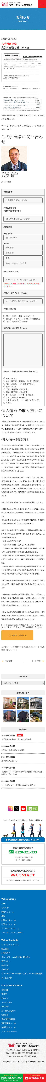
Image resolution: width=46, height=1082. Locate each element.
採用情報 (5, 1007)
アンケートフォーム (9, 1031)
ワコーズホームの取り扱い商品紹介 (15, 957)
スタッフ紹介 (6, 1002)
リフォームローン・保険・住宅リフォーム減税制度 (22, 974)
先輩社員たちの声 (8, 1011)
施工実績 (5, 949)
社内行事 (5, 1015)
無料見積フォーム (8, 1027)
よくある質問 (6, 978)
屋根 (3, 916)
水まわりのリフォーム (10, 928)
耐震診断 (5, 965)
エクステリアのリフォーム (12, 932)
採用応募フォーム (8, 1023)
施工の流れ (5, 961)
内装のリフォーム (8, 920)
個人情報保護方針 (8, 1019)
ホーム (4, 904)
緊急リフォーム (7, 912)
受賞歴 (4, 994)
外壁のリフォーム (8, 924)
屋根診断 (5, 970)
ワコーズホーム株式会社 (21, 5)
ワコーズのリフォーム (10, 945)
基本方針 (5, 998)
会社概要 (5, 990)
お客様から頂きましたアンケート (26, 647)
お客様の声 (5, 953)
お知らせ (5, 908)
